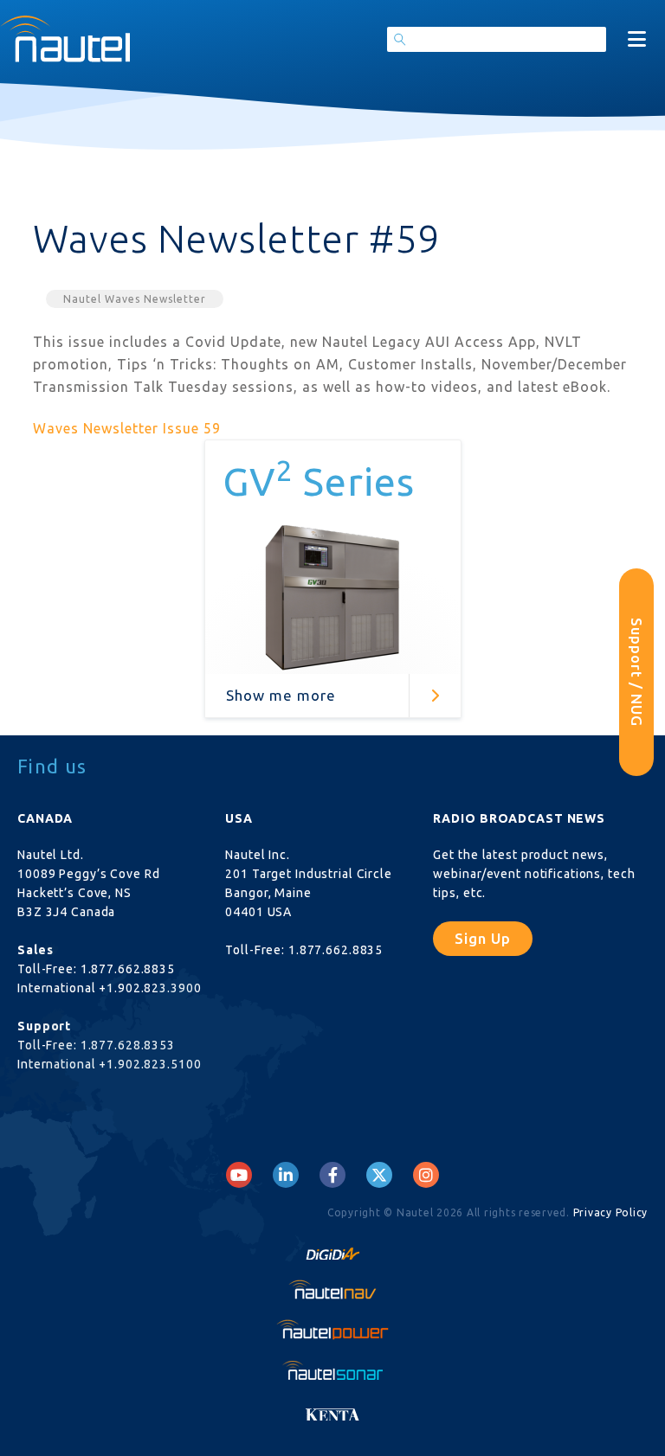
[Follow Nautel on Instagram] (426, 1174)
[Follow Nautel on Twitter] (379, 1174)
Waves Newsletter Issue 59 (127, 428)
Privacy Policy (611, 1212)
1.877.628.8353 (128, 1045)
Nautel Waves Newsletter (134, 299)
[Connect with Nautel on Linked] (286, 1174)
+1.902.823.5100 (150, 1064)
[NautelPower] (332, 1329)
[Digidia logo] (332, 1249)
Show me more (281, 695)
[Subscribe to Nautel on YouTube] (239, 1174)
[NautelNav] (332, 1289)
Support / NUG (637, 672)
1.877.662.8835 (128, 969)
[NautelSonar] (332, 1369)
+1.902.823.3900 (150, 988)
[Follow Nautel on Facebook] (333, 1174)
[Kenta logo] (332, 1409)
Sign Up (483, 938)
